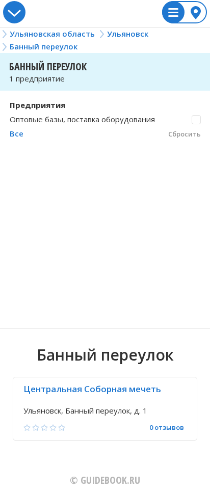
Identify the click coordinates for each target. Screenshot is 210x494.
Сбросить (184, 134)
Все (16, 133)
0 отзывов (166, 427)
